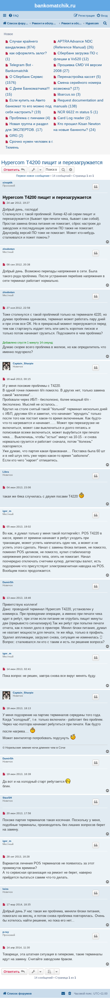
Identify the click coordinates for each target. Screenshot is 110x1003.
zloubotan (9, 248)
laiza (5, 888)
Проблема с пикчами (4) (29, 118)
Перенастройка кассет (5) (79, 77)
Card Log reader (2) (74, 118)
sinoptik (8, 182)
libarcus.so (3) (69, 94)
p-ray (6, 931)
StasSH (7, 797)
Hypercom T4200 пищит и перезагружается (52, 162)
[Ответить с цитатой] (95, 187)
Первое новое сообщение (33, 175)
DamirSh (8, 582)
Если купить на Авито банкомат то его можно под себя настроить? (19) (28, 106)
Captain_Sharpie (23, 363)
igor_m (7, 511)
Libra (6, 471)
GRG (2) (16, 135)
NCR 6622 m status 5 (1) (78, 112)
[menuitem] (13, 16)
